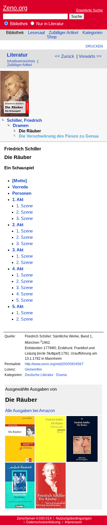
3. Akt (17, 250)
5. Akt (17, 306)
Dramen (21, 125)
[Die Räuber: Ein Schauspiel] (82, 460)
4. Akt (17, 269)
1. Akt (17, 199)
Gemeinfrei (33, 369)
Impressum (73, 522)
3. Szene (24, 218)
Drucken (94, 46)
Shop (51, 37)
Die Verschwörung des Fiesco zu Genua (58, 136)
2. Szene (24, 212)
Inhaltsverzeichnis (21, 61)
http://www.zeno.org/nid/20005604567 (54, 364)
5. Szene (24, 300)
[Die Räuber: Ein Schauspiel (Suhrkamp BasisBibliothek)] (51, 507)
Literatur (17, 55)
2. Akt (17, 224)
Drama (61, 375)
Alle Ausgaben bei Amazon (30, 410)
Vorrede (20, 187)
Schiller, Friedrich (24, 120)
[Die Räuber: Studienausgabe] (50, 460)
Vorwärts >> (90, 56)
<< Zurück (64, 56)
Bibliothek (18, 23)
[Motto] (19, 180)
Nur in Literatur (49, 23)
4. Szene (24, 294)
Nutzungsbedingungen (74, 518)
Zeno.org (15, 7)
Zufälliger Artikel (63, 32)
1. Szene (24, 206)
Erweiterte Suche (89, 10)
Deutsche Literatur (39, 375)
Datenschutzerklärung (43, 522)
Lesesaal (36, 32)
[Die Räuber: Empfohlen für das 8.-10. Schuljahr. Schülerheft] (20, 507)
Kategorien (92, 32)
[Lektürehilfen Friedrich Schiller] (20, 460)
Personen (21, 193)
